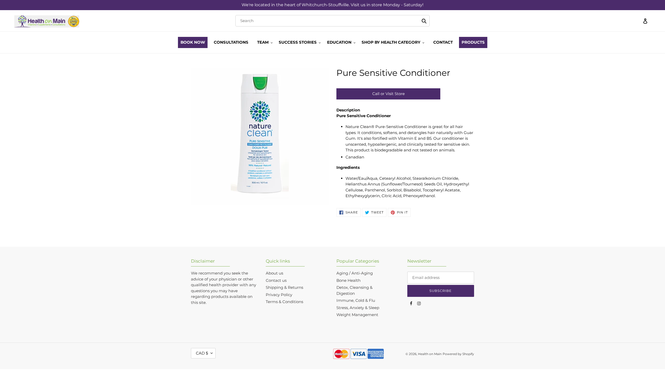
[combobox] (332, 20)
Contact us (276, 280)
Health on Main (430, 354)
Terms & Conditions (284, 301)
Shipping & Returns (284, 287)
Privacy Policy (279, 294)
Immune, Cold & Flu (355, 300)
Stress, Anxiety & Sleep (357, 307)
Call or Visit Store (388, 93)
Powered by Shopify (458, 354)
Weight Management (357, 314)
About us (274, 273)
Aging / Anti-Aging (354, 273)
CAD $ (202, 353)
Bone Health (348, 280)
